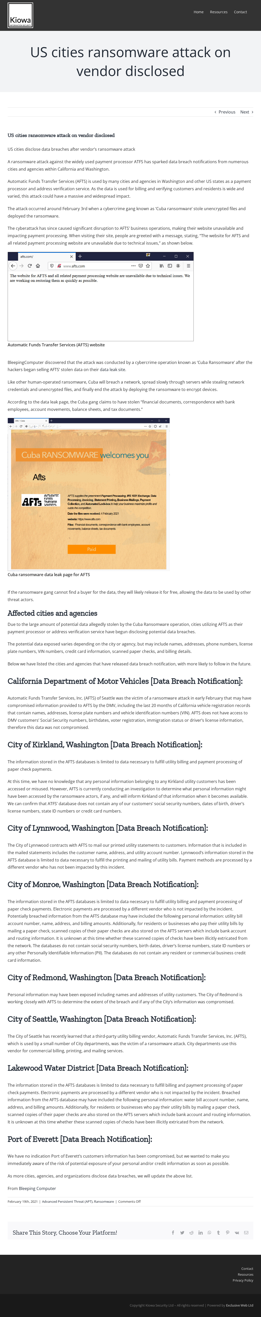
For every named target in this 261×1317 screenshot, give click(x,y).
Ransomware (104, 1201)
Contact (247, 1268)
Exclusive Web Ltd (239, 1305)
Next (244, 112)
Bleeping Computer (37, 1188)
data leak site (112, 369)
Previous (227, 112)
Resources (245, 1274)
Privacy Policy (243, 1280)
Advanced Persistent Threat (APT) (67, 1201)
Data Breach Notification (196, 681)
